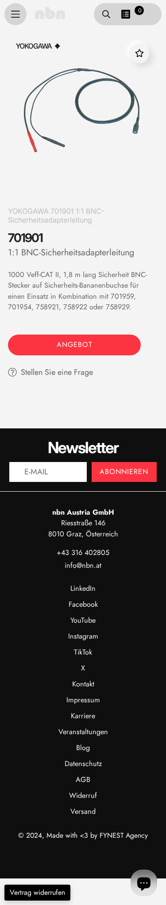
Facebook (83, 604)
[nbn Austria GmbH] (50, 12)
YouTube (83, 620)
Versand (83, 811)
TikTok (83, 652)
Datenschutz (83, 764)
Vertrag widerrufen (37, 892)
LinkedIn (83, 588)
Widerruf (83, 795)
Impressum (83, 700)
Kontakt (83, 684)
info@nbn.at (83, 565)
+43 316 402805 (83, 552)
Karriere (83, 716)
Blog (83, 748)
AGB (83, 779)
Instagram (83, 636)
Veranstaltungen (83, 732)
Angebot (74, 344)
